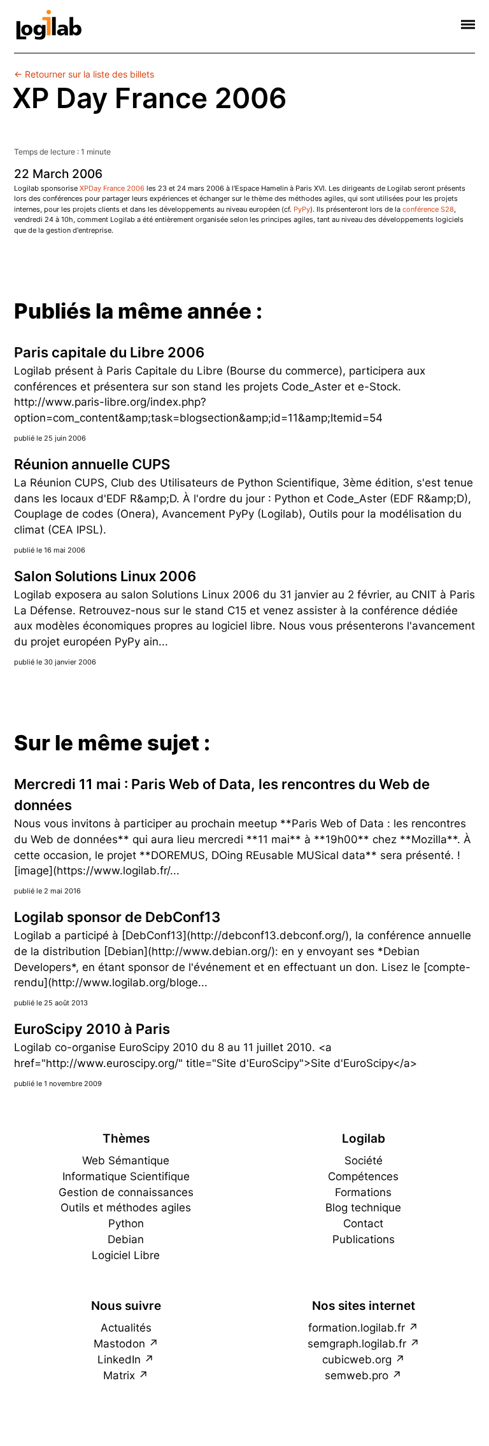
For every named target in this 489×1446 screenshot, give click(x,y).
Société (363, 1160)
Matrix (119, 1375)
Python (126, 1223)
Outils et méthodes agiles (125, 1207)
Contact (363, 1223)
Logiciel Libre (126, 1255)
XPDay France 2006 (112, 188)
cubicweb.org (357, 1359)
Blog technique (363, 1207)
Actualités (126, 1327)
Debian (126, 1239)
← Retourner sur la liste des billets (84, 74)
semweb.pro (356, 1375)
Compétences (363, 1176)
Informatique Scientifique (126, 1176)
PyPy (302, 209)
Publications (363, 1239)
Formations (363, 1192)
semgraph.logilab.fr (357, 1343)
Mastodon (119, 1343)
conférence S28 (428, 209)
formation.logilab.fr (356, 1327)
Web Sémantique (125, 1160)
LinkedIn (119, 1359)
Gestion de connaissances (126, 1192)
